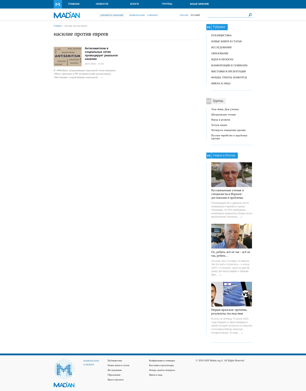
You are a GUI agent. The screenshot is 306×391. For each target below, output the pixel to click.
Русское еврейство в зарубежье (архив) (229, 137)
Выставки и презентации (228, 71)
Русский (195, 15)
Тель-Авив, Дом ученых (225, 109)
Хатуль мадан (219, 125)
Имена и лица (221, 83)
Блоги (134, 4)
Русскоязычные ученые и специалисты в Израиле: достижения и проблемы (227, 194)
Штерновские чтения (223, 114)
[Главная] (67, 13)
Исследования (221, 47)
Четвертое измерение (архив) (228, 130)
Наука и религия (220, 119)
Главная (74, 4)
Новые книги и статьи (226, 41)
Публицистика (221, 35)
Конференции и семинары (229, 65)
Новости (102, 4)
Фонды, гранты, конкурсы (229, 77)
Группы (167, 4)
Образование (220, 53)
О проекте (152, 15)
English (184, 15)
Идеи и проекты (222, 59)
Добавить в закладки (111, 15)
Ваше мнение (199, 4)
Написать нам (137, 15)
